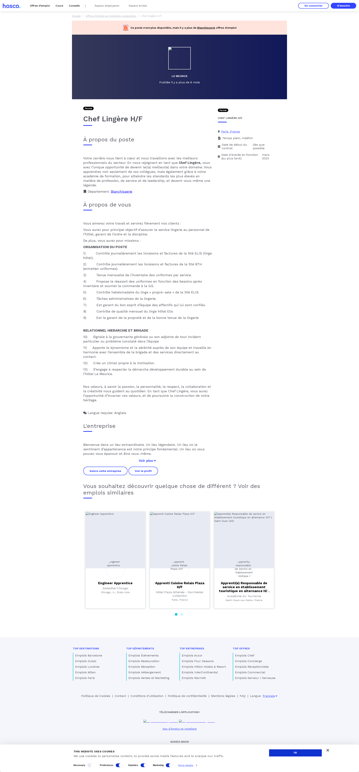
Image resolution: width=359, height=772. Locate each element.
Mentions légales (223, 696)
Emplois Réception (141, 666)
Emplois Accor (192, 655)
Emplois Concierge (248, 661)
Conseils (74, 5)
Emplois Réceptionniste (252, 666)
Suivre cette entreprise (105, 470)
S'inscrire (343, 5)
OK (295, 752)
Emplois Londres (87, 666)
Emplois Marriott (194, 678)
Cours (59, 5)
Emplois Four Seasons (198, 661)
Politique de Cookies (95, 696)
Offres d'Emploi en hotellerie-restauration (111, 16)
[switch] (119, 765)
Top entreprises (192, 648)
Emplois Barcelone (88, 655)
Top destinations (86, 648)
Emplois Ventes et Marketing (148, 678)
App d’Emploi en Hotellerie (179, 728)
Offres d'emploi (40, 5)
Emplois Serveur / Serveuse (255, 678)
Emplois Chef (244, 655)
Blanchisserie (206, 27)
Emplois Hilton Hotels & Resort (204, 666)
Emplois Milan (85, 672)
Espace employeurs (107, 5)
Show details (185, 765)
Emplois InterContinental (200, 672)
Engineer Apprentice (115, 583)
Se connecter (313, 5)
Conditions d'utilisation (147, 696)
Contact (120, 696)
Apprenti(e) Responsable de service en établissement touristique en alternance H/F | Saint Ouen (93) (244, 589)
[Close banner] (327, 750)
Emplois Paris (85, 678)
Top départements (140, 648)
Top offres (241, 648)
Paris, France (230, 131)
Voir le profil (143, 470)
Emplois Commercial (250, 672)
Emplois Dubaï (85, 661)
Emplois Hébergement (144, 672)
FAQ (243, 696)
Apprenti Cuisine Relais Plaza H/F (179, 585)
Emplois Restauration (143, 661)
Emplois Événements (143, 655)
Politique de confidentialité (187, 696)
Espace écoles (138, 5)
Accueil (76, 16)
